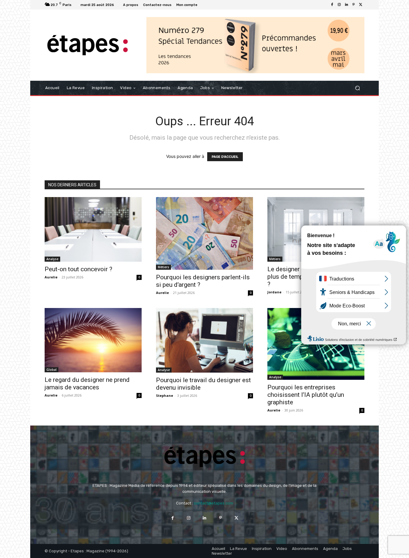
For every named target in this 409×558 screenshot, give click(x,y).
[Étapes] (88, 45)
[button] (357, 88)
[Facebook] (332, 4)
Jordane (274, 292)
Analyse (52, 259)
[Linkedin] (346, 4)
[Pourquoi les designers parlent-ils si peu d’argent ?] (204, 233)
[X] (360, 4)
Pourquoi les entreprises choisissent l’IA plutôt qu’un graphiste (305, 395)
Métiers (163, 267)
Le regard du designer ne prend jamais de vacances (87, 383)
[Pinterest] (353, 4)
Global (51, 370)
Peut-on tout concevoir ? (78, 269)
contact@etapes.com (213, 503)
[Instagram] (339, 4)
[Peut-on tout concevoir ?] (93, 229)
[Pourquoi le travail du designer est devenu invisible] (204, 340)
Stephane (164, 395)
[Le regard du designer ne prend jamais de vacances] (93, 340)
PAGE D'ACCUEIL (225, 157)
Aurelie (51, 277)
